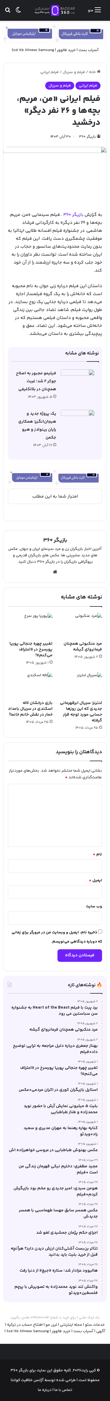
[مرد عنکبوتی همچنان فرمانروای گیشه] (79, 625)
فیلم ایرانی (49, 72)
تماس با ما (62, 1390)
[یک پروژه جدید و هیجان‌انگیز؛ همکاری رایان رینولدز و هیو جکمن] (77, 421)
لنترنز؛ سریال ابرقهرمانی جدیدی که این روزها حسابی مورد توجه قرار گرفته (81, 712)
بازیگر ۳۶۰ (87, 137)
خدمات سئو (95, 1325)
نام (97, 854)
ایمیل (95, 880)
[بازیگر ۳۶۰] (55, 10)
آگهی (100, 1331)
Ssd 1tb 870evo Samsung (33, 50)
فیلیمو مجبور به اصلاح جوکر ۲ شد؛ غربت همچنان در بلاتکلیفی (36, 381)
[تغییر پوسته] (18, 13)
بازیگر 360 (74, 214)
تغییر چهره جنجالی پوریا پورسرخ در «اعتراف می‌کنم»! (31, 649)
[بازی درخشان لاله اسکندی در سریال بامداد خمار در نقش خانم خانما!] (30, 684)
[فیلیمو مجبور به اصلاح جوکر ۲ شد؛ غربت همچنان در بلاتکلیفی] (77, 380)
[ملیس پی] (55, 477)
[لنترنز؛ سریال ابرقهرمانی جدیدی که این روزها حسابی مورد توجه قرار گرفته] (79, 684)
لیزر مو (51, 1325)
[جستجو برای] (8, 13)
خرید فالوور (66, 50)
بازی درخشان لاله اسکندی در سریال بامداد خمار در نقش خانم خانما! (30, 709)
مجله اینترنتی (71, 1325)
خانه (93, 72)
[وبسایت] (55, 572)
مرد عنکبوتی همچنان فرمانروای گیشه (83, 646)
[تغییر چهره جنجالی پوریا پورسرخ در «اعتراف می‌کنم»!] (30, 625)
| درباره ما (45, 1390)
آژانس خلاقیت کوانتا (27, 1380)
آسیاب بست (89, 50)
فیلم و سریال (74, 72)
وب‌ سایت (94, 906)
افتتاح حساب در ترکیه (25, 1325)
